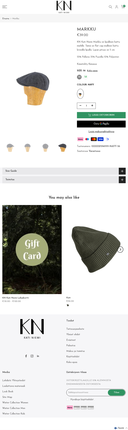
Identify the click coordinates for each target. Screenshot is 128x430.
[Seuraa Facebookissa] (26, 356)
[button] (121, 428)
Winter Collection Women (15, 403)
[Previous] (8, 249)
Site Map (7, 397)
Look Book (7, 392)
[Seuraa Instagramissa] (32, 356)
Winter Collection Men (13, 408)
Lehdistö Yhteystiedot (13, 380)
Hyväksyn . (82, 399)
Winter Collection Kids (13, 414)
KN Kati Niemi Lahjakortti (15, 298)
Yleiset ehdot (73, 334)
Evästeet (71, 340)
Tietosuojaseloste (75, 329)
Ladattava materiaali (13, 386)
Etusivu (5, 19)
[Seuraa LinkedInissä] (38, 356)
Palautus (70, 345)
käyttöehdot (87, 399)
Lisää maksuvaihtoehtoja (101, 132)
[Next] (120, 249)
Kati (68, 298)
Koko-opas (92, 71)
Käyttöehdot (72, 357)
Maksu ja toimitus (75, 351)
